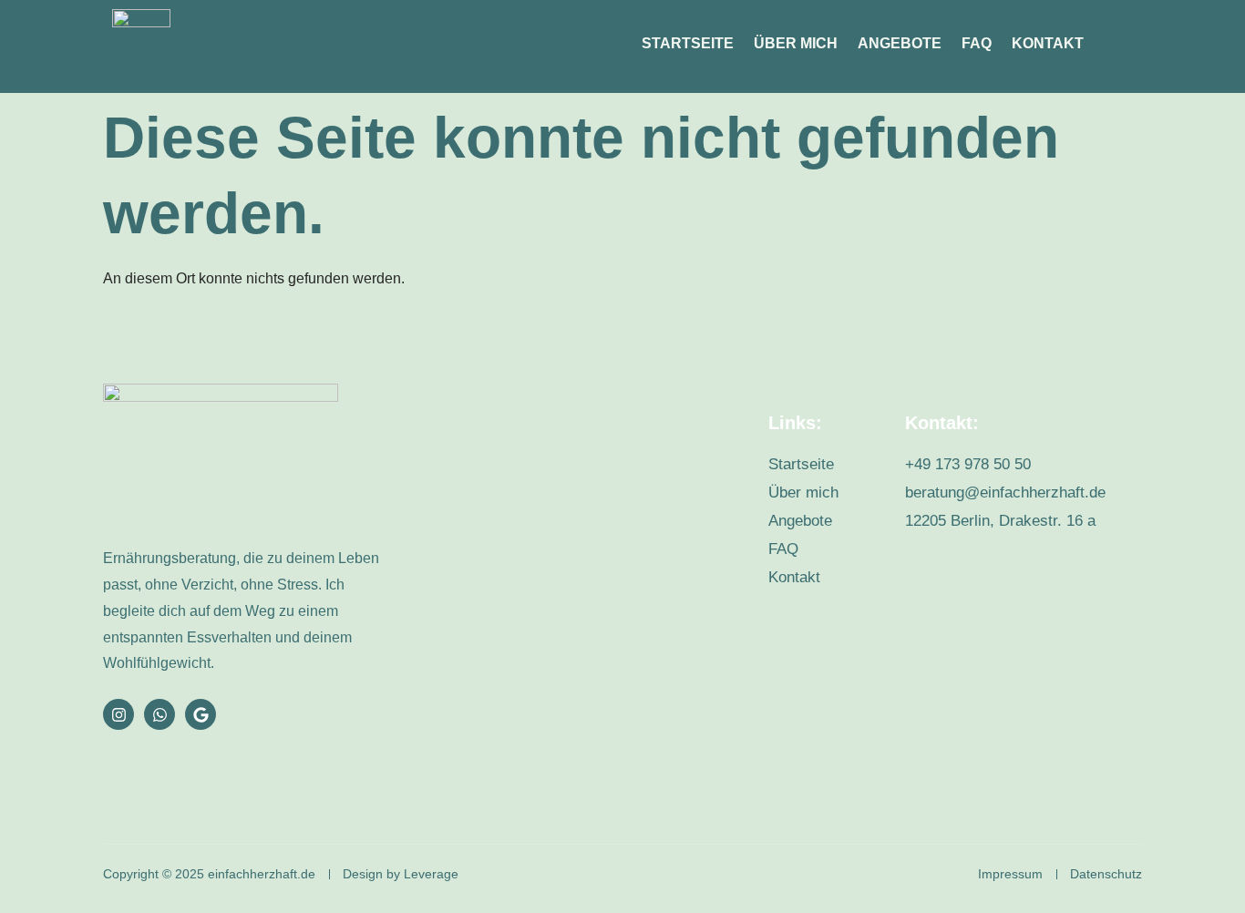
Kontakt (1048, 43)
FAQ (977, 43)
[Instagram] (118, 714)
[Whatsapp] (159, 714)
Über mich (796, 43)
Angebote (899, 43)
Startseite (688, 43)
